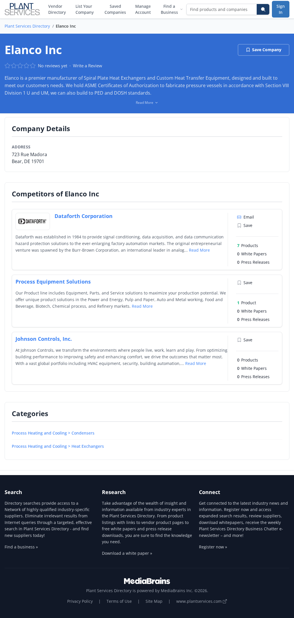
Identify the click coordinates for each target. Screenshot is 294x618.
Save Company (266, 49)
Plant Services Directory (27, 26)
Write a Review (87, 65)
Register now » (213, 547)
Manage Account (143, 9)
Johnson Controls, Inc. (44, 338)
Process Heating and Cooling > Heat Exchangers (58, 446)
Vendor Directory (57, 9)
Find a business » (21, 547)
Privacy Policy (80, 601)
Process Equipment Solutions (53, 281)
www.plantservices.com (199, 601)
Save (247, 225)
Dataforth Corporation (84, 216)
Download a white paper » (127, 553)
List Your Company (85, 9)
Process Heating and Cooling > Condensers (53, 433)
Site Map (154, 601)
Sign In (280, 9)
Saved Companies (115, 9)
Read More (199, 250)
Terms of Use (119, 601)
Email (248, 217)
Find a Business (169, 9)
